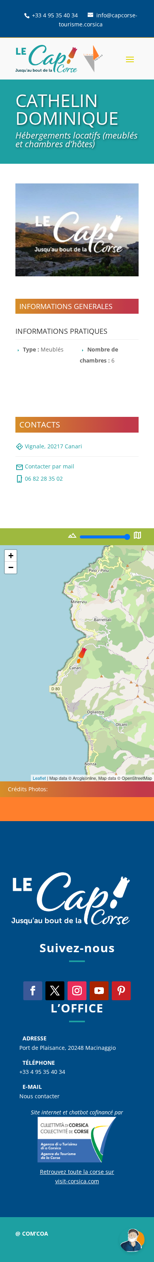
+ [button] (10, 556)
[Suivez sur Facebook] (32, 990)
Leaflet (39, 778)
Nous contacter (39, 1096)
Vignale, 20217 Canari (48, 447)
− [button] (10, 567)
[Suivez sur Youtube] (99, 990)
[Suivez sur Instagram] (77, 990)
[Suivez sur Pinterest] (121, 990)
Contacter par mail (44, 467)
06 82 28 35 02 (39, 479)
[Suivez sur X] (54, 990)
